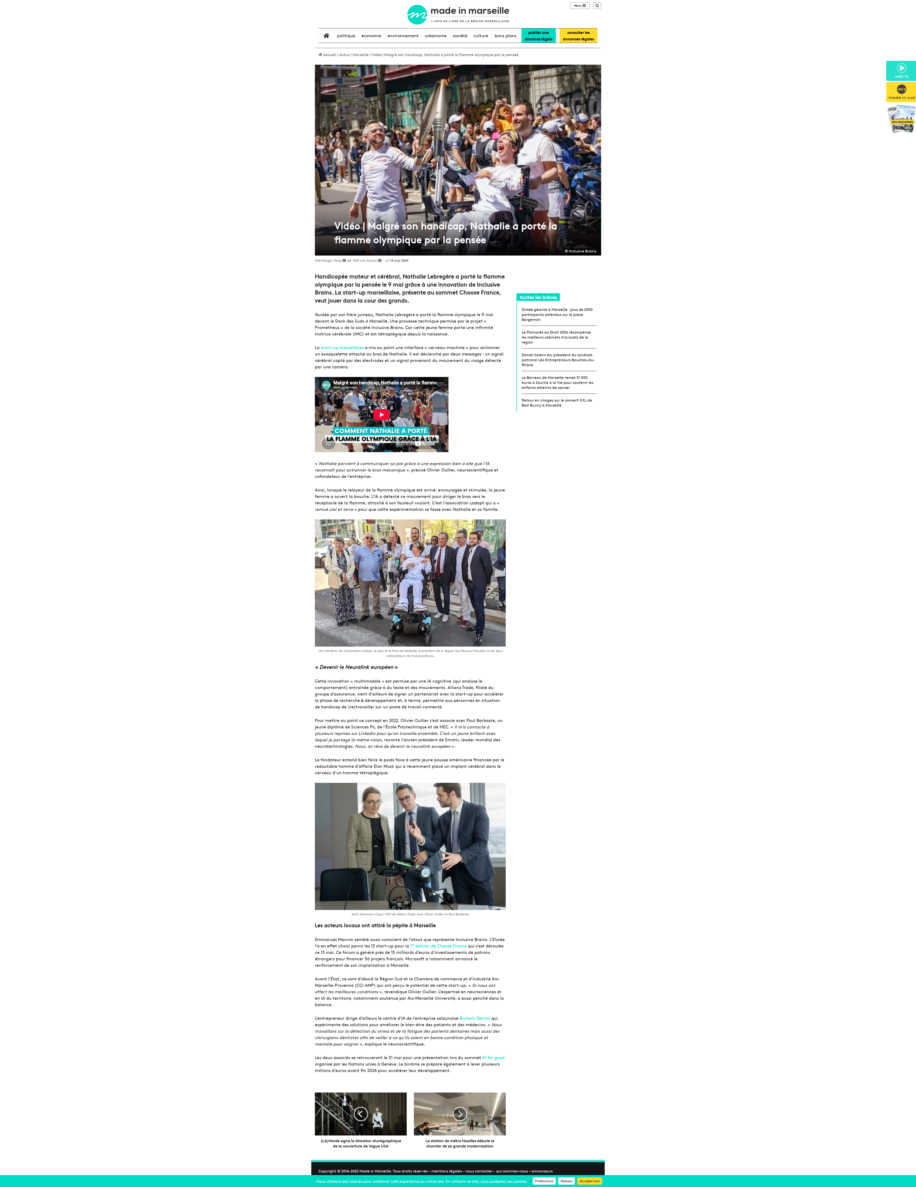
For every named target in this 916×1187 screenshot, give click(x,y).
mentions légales (446, 1170)
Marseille (361, 54)
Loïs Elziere (368, 260)
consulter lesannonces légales (578, 35)
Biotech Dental (475, 1018)
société (460, 35)
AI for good (493, 1057)
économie (371, 35)
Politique (346, 35)
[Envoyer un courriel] (344, 260)
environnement (403, 35)
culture (481, 35)
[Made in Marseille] (458, 15)
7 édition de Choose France (439, 946)
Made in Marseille (375, 1170)
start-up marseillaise (342, 347)
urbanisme (436, 35)
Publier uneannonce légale (538, 35)
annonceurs (542, 1170)
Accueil (329, 54)
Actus (344, 54)
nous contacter (479, 1170)
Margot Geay (332, 260)
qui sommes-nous (512, 1170)
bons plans (505, 35)
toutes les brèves (538, 297)
